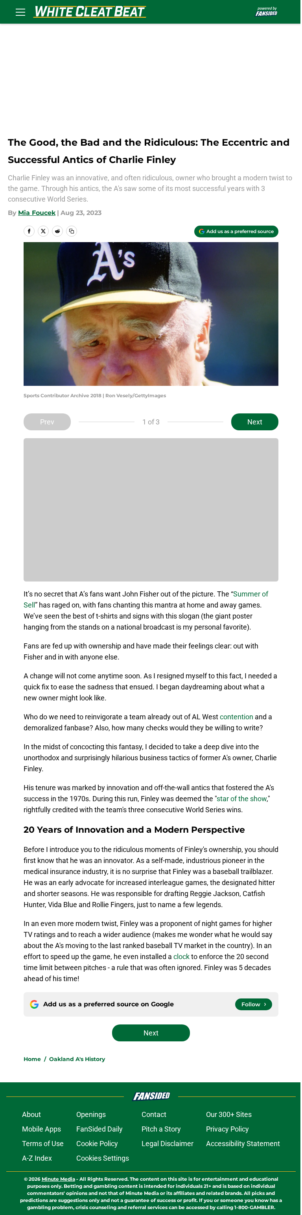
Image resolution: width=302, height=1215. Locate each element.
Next (254, 422)
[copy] (71, 231)
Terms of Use (43, 1143)
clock (181, 956)
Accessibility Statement (243, 1143)
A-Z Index (37, 1158)
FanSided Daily (99, 1129)
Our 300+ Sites (229, 1114)
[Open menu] (20, 12)
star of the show (242, 799)
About (31, 1114)
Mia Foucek (36, 213)
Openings (91, 1114)
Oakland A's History (77, 1059)
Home (32, 1059)
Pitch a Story (161, 1129)
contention (236, 717)
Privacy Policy (227, 1129)
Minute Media (58, 1179)
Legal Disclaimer (167, 1143)
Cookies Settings (102, 1158)
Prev (47, 422)
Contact (154, 1114)
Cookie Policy (97, 1143)
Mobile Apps (41, 1129)
